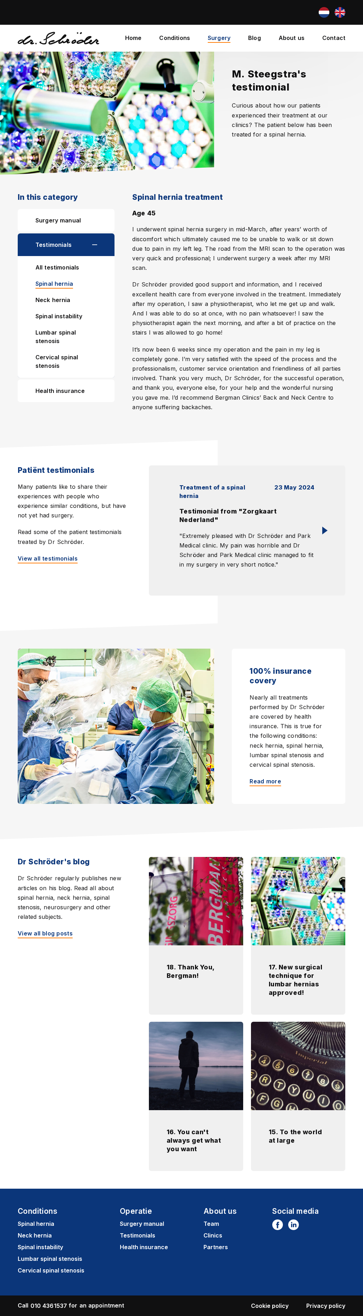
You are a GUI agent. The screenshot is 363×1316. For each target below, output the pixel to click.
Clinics (212, 1235)
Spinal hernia (54, 283)
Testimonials (53, 244)
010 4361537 (48, 1305)
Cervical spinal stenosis (56, 361)
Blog (254, 37)
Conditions (174, 37)
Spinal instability (58, 316)
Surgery (219, 37)
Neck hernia (53, 299)
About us (292, 37)
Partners (215, 1247)
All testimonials (57, 267)
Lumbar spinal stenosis (55, 336)
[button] (103, 244)
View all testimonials (48, 558)
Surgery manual (58, 220)
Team (211, 1223)
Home (133, 37)
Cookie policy (270, 1305)
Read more (265, 781)
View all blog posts (45, 933)
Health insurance (60, 390)
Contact (333, 37)
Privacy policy (325, 1305)
